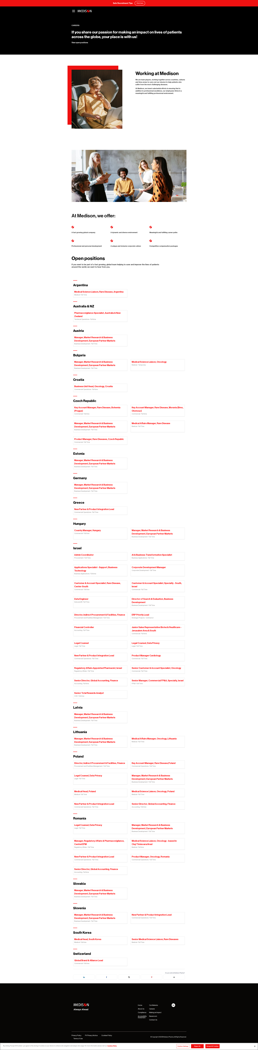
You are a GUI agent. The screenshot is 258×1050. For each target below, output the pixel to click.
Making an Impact (155, 1012)
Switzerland (82, 953)
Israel (77, 548)
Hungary (79, 523)
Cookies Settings (182, 1046)
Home (140, 1005)
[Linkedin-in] (173, 1005)
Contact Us (153, 1020)
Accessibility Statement (142, 1016)
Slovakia (79, 883)
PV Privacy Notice (91, 1035)
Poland (78, 756)
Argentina (80, 285)
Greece (78, 502)
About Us (141, 1009)
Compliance (142, 1012)
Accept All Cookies (212, 1046)
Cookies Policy (106, 1035)
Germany (80, 478)
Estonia (79, 453)
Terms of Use (78, 1038)
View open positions (80, 43)
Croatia (78, 379)
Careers (152, 1009)
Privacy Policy (76, 1035)
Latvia (78, 707)
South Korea (82, 932)
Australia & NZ (83, 306)
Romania (79, 818)
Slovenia (79, 908)
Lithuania (80, 732)
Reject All (197, 1046)
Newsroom (153, 1016)
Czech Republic (84, 401)
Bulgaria (79, 355)
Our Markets (153, 1005)
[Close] (255, 1046)
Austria (78, 330)
